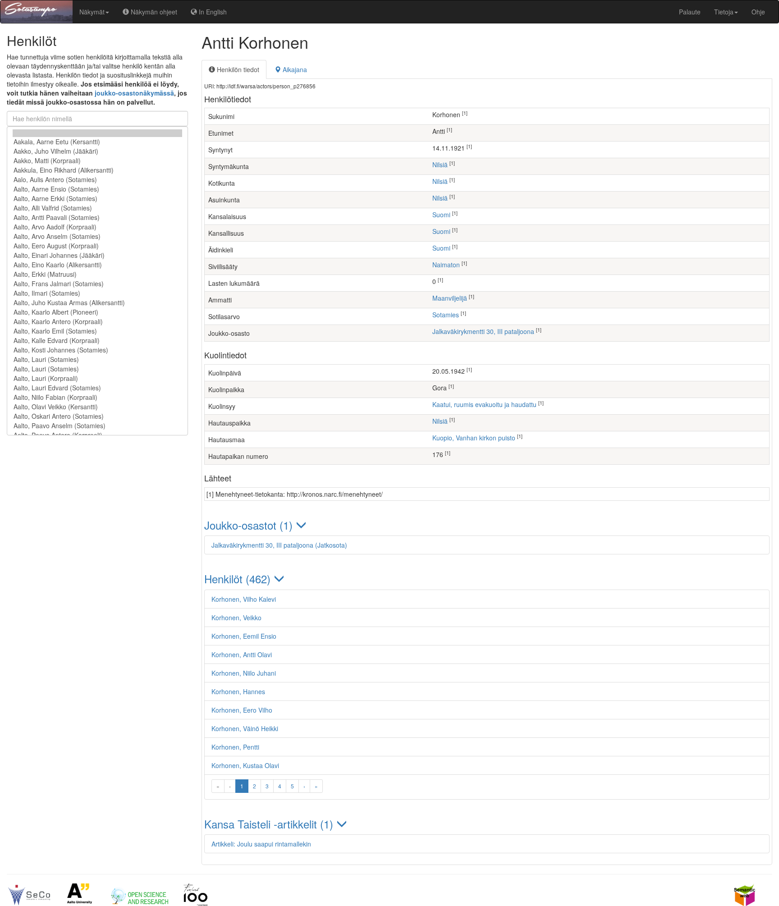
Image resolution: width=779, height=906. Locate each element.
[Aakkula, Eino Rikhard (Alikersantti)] (97, 170)
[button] (487, 525)
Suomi (441, 214)
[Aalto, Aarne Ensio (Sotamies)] (97, 189)
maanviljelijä (449, 297)
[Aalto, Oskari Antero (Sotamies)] (97, 416)
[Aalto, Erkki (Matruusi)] (97, 274)
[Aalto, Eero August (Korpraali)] (97, 246)
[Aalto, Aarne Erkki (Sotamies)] (97, 198)
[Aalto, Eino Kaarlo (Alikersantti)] (97, 265)
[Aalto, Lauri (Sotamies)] (97, 359)
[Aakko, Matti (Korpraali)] (97, 160)
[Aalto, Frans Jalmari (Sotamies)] (97, 283)
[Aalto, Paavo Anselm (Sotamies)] (97, 425)
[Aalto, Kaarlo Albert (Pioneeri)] (97, 312)
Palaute (690, 11)
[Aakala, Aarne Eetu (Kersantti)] (97, 141)
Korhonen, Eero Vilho (241, 709)
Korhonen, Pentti (235, 746)
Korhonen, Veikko (236, 617)
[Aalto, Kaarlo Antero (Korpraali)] (97, 321)
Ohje (758, 11)
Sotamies (445, 314)
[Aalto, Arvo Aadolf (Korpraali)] (97, 227)
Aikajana (294, 69)
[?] (97, 133)
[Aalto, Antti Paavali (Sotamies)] (97, 217)
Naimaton (446, 264)
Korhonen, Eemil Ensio (243, 636)
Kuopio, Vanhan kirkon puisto (473, 437)
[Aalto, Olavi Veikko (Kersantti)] (97, 407)
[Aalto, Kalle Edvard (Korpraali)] (97, 340)
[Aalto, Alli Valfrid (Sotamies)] (97, 208)
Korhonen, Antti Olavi (241, 654)
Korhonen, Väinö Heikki (244, 728)
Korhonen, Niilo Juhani (243, 672)
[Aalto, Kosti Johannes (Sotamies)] (97, 350)
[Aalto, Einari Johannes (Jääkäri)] (97, 255)
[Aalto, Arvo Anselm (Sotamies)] (97, 236)
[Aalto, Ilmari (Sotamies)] (97, 293)
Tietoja (723, 11)
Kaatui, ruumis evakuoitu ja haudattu (484, 404)
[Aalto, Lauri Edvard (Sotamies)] (97, 388)
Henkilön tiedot (237, 69)
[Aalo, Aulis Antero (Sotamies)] (97, 179)
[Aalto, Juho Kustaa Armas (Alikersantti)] (97, 302)
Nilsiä (440, 164)
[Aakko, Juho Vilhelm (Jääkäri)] (97, 151)
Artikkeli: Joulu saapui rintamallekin (261, 843)
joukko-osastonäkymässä (134, 92)
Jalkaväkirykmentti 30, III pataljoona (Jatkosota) (279, 544)
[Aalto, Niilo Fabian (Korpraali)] (97, 397)
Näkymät (92, 11)
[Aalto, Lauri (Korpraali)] (97, 378)
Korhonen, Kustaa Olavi (245, 765)
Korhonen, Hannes (238, 691)
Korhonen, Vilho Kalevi (243, 599)
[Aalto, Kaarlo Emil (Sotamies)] (97, 331)
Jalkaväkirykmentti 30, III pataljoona (483, 331)
